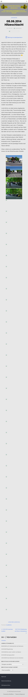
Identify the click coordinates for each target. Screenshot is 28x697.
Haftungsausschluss (5, 685)
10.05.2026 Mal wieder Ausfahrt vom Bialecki (11, 652)
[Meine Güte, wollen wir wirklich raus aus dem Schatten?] (14, 503)
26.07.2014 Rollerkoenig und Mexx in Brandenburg (21, 630)
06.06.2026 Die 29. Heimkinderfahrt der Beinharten (12, 646)
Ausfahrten (14, 17)
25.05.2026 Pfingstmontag (7, 649)
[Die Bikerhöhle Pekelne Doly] (14, 393)
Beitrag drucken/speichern (14, 37)
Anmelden (3, 640)
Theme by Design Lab (20, 694)
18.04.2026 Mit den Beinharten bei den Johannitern (12, 658)
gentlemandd (18, 28)
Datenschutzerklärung (6, 681)
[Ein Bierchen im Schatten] (14, 470)
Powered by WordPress (8, 694)
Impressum (3, 676)
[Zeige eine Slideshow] (14, 622)
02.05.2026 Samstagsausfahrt (7, 655)
